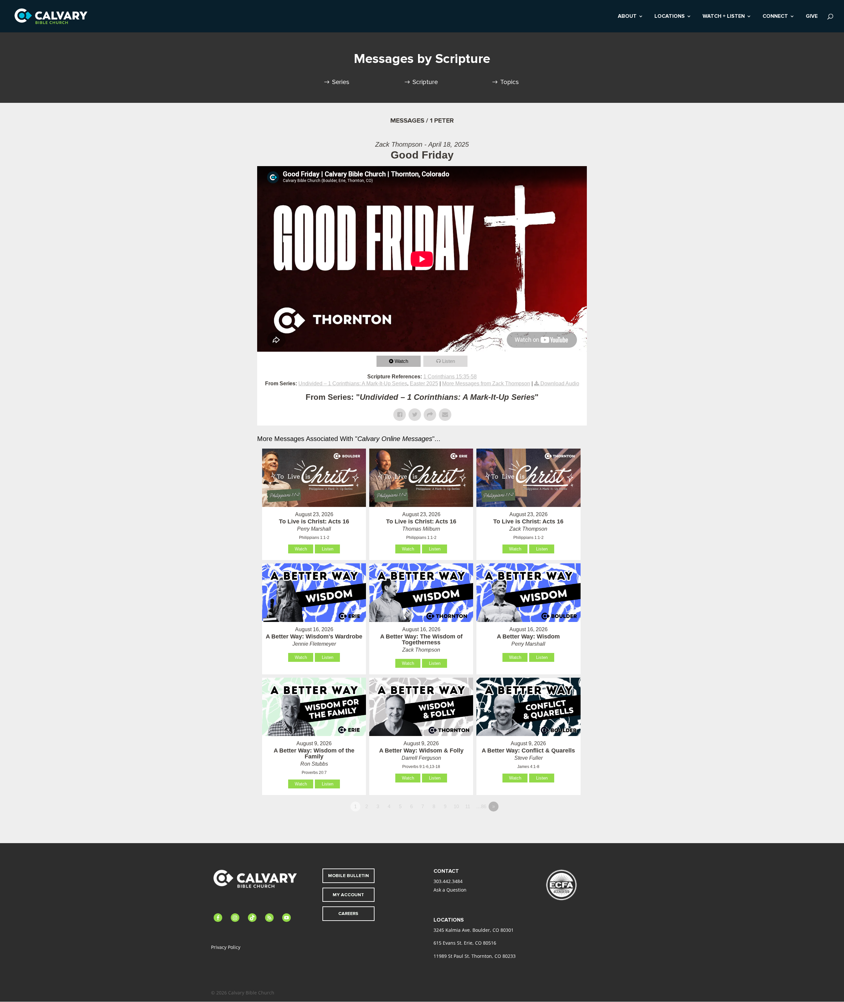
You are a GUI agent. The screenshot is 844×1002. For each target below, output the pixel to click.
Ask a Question (450, 890)
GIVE (812, 16)
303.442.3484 (448, 881)
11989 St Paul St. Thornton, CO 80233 (475, 956)
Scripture (425, 82)
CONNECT (775, 16)
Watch (401, 361)
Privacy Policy (225, 947)
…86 (481, 806)
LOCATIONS (669, 16)
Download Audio (559, 383)
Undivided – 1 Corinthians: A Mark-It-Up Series (352, 383)
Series (340, 82)
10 (456, 806)
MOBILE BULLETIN (348, 875)
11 (467, 806)
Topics (509, 82)
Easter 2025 (424, 383)
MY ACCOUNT (348, 895)
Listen (448, 361)
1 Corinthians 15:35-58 (450, 376)
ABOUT (627, 16)
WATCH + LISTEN (724, 16)
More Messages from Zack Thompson (486, 383)
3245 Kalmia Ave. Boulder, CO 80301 (474, 930)
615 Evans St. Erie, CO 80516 (465, 943)
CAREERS (348, 913)
